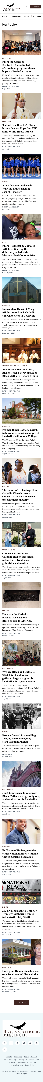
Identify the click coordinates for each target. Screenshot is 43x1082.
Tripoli (24, 1073)
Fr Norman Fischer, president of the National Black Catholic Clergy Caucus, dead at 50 (20, 853)
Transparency (22, 1062)
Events (5, 907)
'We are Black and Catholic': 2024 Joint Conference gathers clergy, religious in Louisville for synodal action (19, 676)
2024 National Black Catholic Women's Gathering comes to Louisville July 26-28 (19, 913)
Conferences (7, 668)
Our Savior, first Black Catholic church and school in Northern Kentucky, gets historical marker (18, 558)
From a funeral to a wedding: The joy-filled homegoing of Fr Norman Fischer (19, 738)
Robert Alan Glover (10, 86)
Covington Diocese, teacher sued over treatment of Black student (21, 972)
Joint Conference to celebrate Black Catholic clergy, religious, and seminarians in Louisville (21, 796)
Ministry (6, 242)
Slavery (5, 611)
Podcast (33, 1062)
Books (38, 1060)
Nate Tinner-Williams (11, 147)
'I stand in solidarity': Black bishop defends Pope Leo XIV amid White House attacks (19, 128)
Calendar (30, 1060)
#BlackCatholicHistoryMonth (15, 366)
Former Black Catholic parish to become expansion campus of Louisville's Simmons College (20, 433)
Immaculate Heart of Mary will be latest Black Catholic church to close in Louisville (18, 312)
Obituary (6, 847)
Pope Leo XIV (7, 121)
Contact (34, 1057)
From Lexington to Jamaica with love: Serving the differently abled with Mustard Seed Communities (18, 250)
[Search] (27, 7)
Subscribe (16, 16)
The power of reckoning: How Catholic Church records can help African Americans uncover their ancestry (19, 495)
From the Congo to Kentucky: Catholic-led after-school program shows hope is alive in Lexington (18, 66)
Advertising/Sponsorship (14, 1060)
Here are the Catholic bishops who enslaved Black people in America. (17, 617)
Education (6, 967)
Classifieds (29, 1065)
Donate (5, 16)
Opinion (5, 182)
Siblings (11, 1062)
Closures (6, 305)
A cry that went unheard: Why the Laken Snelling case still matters (17, 188)
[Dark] (24, 6)
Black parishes (8, 550)
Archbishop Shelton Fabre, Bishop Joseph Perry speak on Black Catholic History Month (20, 372)
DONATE (35, 7)
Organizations (17, 1065)
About (27, 16)
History (5, 486)
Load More (21, 1002)
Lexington (6, 58)
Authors (37, 16)
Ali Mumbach (7, 754)
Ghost (18, 1073)
